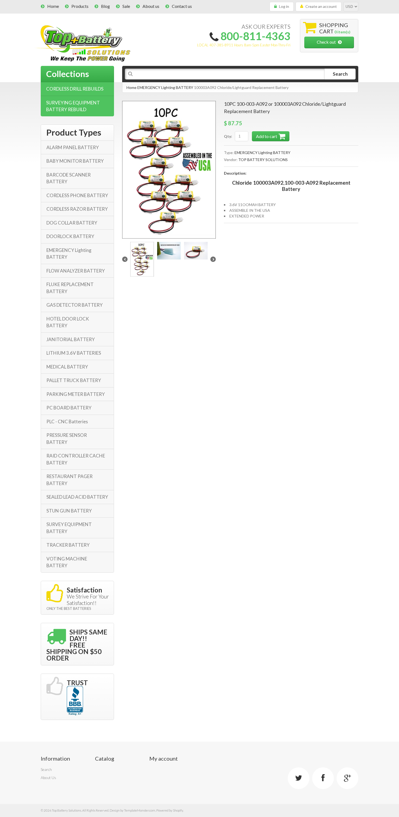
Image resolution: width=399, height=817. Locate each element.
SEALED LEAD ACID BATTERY (77, 497)
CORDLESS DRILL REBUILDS (74, 89)
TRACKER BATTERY (68, 545)
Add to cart (266, 136)
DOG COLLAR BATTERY (71, 223)
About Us (48, 777)
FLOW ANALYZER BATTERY (75, 271)
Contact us (182, 6)
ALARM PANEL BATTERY (72, 147)
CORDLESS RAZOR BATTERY (77, 209)
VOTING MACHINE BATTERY (66, 562)
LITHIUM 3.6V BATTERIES (73, 353)
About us (150, 6)
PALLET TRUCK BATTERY (73, 380)
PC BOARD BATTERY (68, 408)
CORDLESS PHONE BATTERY (77, 195)
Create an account (321, 6)
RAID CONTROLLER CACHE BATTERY (75, 459)
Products (79, 6)
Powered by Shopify (169, 810)
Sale (126, 6)
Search (46, 769)
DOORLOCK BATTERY (70, 236)
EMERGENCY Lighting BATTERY (165, 87)
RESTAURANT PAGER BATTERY (69, 479)
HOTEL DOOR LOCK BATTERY (67, 322)
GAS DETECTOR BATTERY (74, 305)
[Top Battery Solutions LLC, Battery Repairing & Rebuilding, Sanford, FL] (75, 701)
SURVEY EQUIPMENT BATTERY (69, 527)
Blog (105, 6)
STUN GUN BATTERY (69, 511)
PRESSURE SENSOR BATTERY (66, 438)
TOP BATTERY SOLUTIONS (263, 159)
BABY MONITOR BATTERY (75, 161)
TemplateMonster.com (139, 810)
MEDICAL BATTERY (67, 367)
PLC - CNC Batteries (67, 421)
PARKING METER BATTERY (75, 394)
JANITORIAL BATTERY (70, 339)
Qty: (228, 136)
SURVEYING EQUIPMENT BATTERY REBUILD (73, 106)
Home (53, 6)
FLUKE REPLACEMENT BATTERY (70, 287)
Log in (284, 6)
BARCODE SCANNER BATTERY (68, 178)
